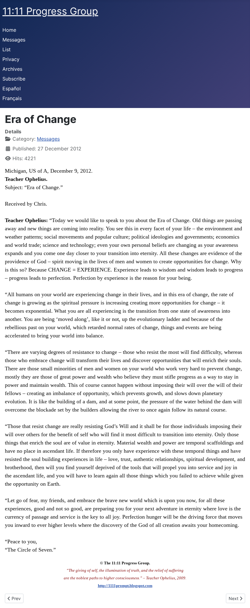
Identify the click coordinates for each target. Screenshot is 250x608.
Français (12, 98)
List (6, 49)
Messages (13, 40)
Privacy (11, 59)
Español (11, 88)
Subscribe (13, 79)
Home (9, 30)
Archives (12, 69)
